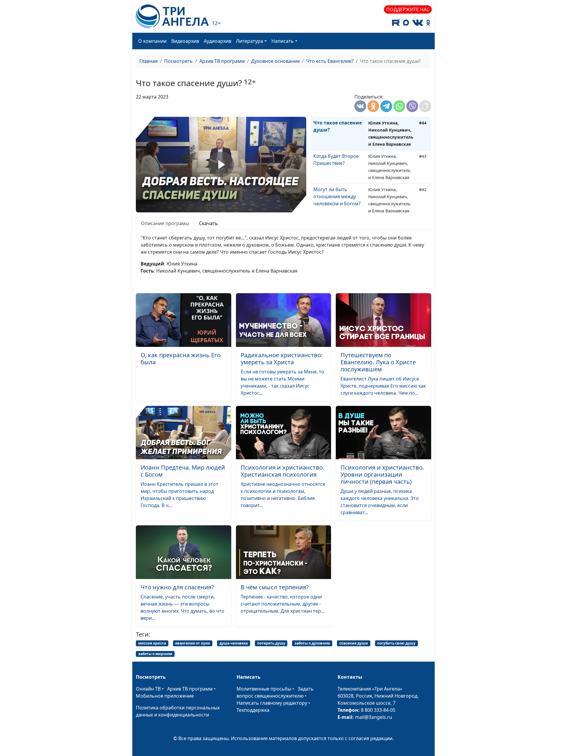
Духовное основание (275, 61)
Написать (282, 41)
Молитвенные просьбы (264, 689)
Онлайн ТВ (148, 689)
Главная (148, 61)
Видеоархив (185, 41)
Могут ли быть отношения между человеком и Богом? (337, 196)
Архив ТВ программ (222, 61)
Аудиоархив (217, 41)
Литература (249, 41)
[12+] (172, 16)
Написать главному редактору (272, 703)
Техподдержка (253, 710)
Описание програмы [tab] (165, 223)
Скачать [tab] (208, 223)
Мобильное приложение (165, 696)
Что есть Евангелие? (329, 61)
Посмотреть (178, 61)
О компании (152, 41)
